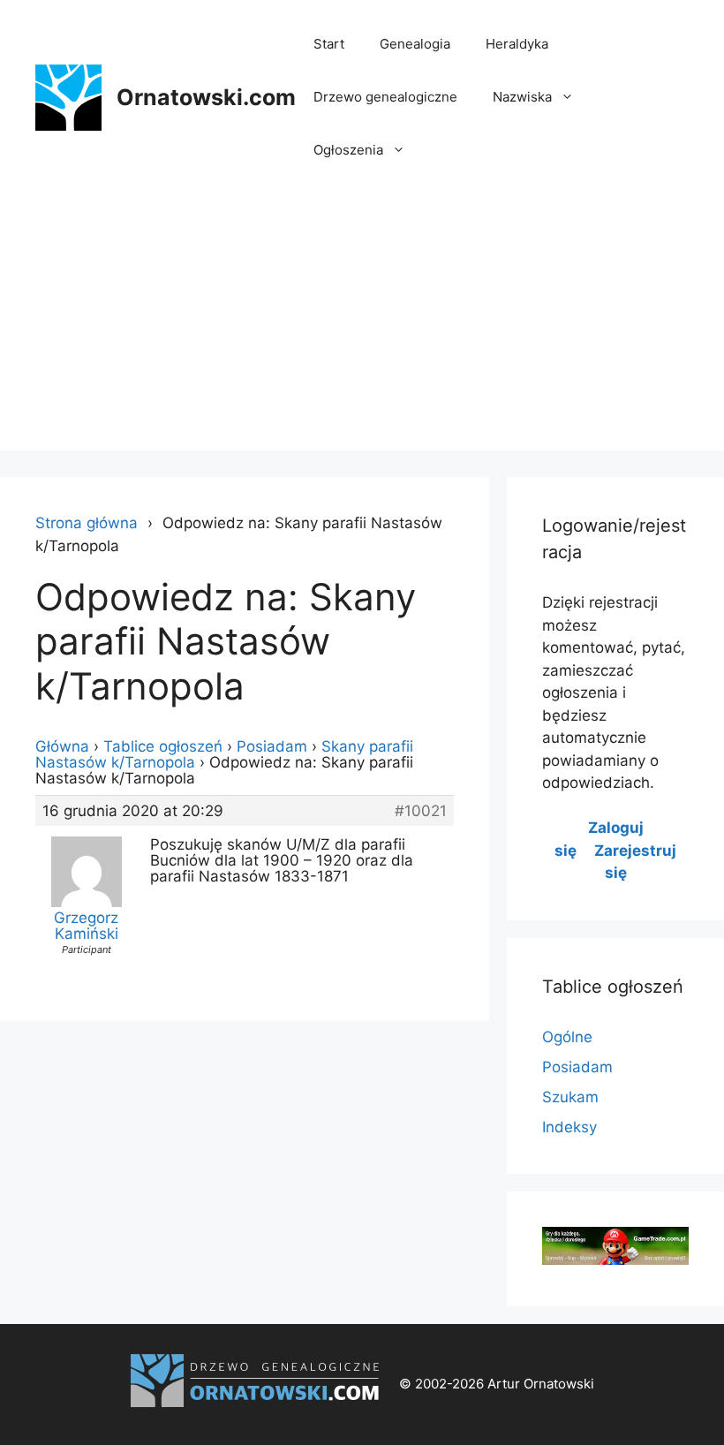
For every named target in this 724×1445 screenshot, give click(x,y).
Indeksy (569, 1127)
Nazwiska (522, 96)
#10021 (421, 811)
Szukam (570, 1097)
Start (328, 43)
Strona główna (86, 523)
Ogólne (567, 1037)
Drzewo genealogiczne (385, 96)
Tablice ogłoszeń (162, 746)
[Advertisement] (362, 326)
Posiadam (272, 746)
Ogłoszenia (348, 149)
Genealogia (415, 43)
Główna (62, 746)
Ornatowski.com (206, 97)
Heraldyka (517, 43)
